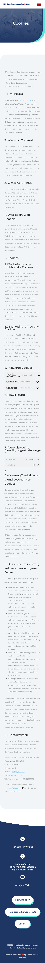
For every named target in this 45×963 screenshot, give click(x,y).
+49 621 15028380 (22, 847)
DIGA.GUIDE (21, 900)
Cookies (22, 924)
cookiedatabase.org (13, 788)
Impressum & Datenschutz (22, 912)
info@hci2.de (22, 885)
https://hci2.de (25, 100)
